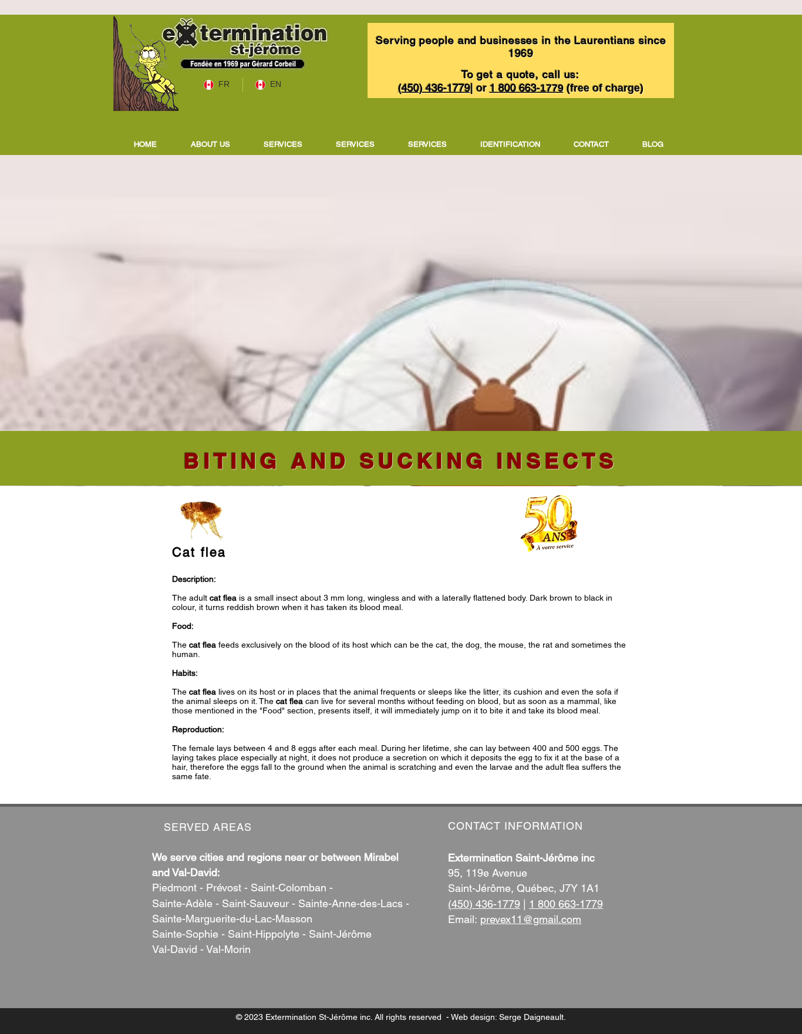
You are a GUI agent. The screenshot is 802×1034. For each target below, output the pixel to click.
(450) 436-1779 (484, 904)
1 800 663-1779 (566, 904)
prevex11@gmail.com (530, 919)
